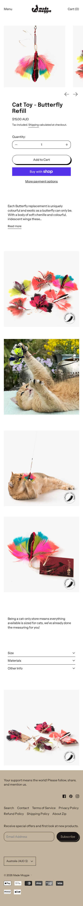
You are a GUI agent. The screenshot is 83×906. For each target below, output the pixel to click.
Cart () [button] (73, 9)
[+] (67, 145)
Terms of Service (44, 808)
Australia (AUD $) (17, 861)
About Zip (59, 814)
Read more (14, 226)
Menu (8, 9)
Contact (23, 808)
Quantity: (18, 137)
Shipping (33, 124)
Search (9, 808)
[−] (16, 145)
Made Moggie (21, 875)
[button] (34, 56)
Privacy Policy (69, 808)
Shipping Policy (38, 814)
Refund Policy (14, 814)
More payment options (41, 181)
